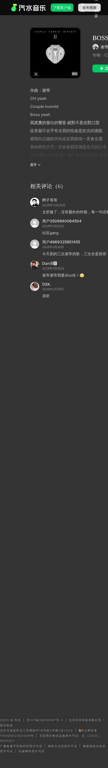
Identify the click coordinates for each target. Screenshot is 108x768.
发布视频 (89, 7)
